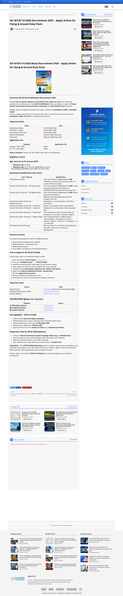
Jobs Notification (20, 15)
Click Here (48, 289)
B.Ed (95, 167)
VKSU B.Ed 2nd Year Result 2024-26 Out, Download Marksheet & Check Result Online (31, 540)
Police (94, 171)
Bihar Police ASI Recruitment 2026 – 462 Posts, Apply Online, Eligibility (102, 32)
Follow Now (48, 306)
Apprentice (87, 167)
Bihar (98, 203)
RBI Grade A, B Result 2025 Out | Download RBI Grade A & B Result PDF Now (100, 548)
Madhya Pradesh (97, 210)
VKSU (54, 7)
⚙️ (80, 589)
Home (34, 7)
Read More (28, 419)
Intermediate (86, 189)
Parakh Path (26, 7)
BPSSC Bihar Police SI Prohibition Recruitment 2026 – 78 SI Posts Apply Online (103, 56)
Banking (102, 167)
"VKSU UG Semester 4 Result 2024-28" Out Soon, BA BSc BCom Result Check (30, 556)
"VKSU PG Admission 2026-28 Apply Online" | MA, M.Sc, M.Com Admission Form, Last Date (65, 540)
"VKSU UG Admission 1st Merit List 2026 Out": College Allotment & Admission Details (29, 549)
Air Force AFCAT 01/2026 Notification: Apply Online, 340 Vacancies (31, 413)
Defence (18, 387)
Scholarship (95, 174)
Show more (72, 407)
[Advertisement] (45, 46)
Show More (108, 14)
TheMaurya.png (76, 593)
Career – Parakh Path (58, 593)
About (51, 589)
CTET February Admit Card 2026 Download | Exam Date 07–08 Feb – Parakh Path (99, 567)
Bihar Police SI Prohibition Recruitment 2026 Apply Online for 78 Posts (102, 21)
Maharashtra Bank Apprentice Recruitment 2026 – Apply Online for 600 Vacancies (102, 67)
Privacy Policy (27, 2)
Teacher (104, 174)
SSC (109, 171)
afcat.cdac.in (42, 260)
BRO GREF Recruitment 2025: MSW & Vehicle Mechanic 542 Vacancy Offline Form (66, 413)
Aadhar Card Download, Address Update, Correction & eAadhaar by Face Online (99, 558)
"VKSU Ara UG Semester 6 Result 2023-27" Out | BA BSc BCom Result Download (30, 565)
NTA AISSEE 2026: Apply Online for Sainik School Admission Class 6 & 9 (99, 539)
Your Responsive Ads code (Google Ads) (61, 525)
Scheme (86, 174)
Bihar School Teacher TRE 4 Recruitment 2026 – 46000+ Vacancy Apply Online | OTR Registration (101, 44)
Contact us (19, 2)
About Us (11, 2)
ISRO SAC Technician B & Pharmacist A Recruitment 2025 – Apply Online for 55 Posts (65, 425)
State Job (48, 7)
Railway (40, 7)
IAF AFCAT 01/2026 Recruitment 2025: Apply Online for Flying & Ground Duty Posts (31, 425)
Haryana (97, 207)
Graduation (86, 192)
